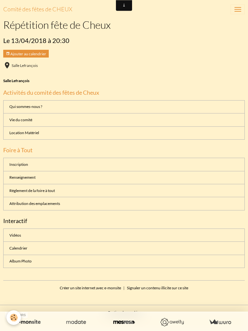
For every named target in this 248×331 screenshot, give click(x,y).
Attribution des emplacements (34, 203)
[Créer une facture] (220, 322)
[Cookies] (13, 317)
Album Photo (20, 261)
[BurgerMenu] (238, 9)
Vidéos (15, 235)
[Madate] (76, 322)
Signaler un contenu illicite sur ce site (157, 287)
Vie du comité (20, 119)
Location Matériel (24, 132)
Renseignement (22, 177)
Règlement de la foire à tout (32, 190)
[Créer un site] (27, 322)
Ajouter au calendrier (28, 53)
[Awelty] (171, 322)
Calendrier (18, 248)
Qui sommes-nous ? (25, 106)
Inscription (18, 164)
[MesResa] (124, 322)
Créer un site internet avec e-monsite (90, 287)
